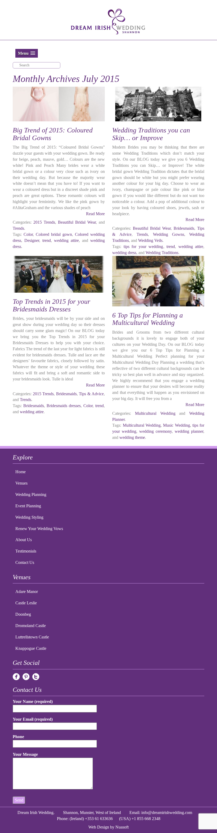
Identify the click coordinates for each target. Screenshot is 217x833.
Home (20, 472)
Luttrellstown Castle (32, 637)
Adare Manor (26, 591)
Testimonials (25, 551)
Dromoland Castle (30, 625)
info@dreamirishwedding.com (166, 812)
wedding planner (189, 431)
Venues (21, 483)
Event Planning (28, 506)
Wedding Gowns (168, 234)
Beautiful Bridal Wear (77, 222)
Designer (31, 240)
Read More (95, 213)
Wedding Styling (29, 517)
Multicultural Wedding (155, 413)
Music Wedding (176, 425)
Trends (18, 228)
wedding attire (66, 240)
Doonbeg (23, 614)
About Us (23, 539)
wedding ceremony (155, 431)
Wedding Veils (150, 240)
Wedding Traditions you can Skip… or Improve (151, 134)
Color (28, 234)
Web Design (98, 827)
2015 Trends (44, 222)
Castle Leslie (26, 603)
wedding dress (124, 252)
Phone (18, 736)
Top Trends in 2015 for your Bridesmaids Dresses (51, 305)
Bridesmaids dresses (64, 405)
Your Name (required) (33, 701)
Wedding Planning (30, 494)
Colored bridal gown (54, 234)
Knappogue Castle (30, 648)
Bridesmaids (184, 228)
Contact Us (24, 562)
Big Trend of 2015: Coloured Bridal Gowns (53, 134)
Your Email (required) (33, 719)
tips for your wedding (143, 246)
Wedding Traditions (162, 252)
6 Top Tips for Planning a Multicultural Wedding (147, 319)
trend (46, 240)
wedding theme (132, 437)
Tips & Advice (91, 394)
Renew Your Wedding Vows (39, 528)
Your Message (25, 754)
